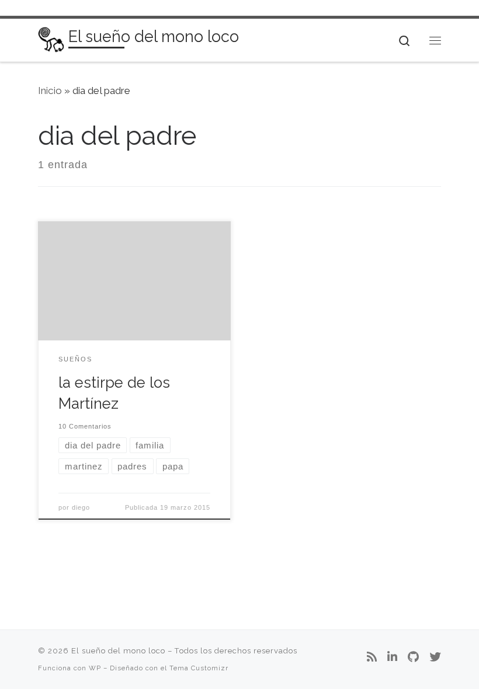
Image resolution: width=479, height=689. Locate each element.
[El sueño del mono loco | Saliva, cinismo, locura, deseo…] (51, 39)
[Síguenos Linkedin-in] (392, 657)
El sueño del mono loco (118, 650)
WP (95, 668)
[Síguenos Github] (413, 657)
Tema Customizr (198, 668)
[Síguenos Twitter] (435, 657)
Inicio (50, 90)
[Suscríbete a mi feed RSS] (372, 657)
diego (81, 507)
